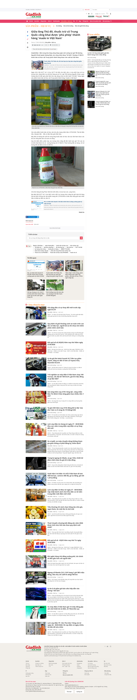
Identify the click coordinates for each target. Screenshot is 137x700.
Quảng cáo (79, 691)
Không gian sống (29, 673)
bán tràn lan (69, 247)
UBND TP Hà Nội (65, 249)
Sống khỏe (43, 21)
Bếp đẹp (106, 666)
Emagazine (79, 663)
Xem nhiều (94, 34)
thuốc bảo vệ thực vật (62, 245)
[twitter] (38, 217)
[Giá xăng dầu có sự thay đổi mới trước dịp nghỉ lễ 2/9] (36, 313)
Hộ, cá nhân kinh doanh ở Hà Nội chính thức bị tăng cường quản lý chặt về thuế (35, 274)
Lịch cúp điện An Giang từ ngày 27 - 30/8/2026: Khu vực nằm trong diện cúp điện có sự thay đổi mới (65, 426)
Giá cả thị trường (68, 26)
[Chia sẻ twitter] (27, 35)
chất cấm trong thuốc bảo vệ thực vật (60, 250)
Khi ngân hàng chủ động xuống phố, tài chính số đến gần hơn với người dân (65, 557)
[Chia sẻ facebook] (27, 32)
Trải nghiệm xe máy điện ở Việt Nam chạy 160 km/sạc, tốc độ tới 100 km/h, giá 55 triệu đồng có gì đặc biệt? (65, 377)
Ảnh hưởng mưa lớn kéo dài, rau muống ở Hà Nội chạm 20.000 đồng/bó (55, 293)
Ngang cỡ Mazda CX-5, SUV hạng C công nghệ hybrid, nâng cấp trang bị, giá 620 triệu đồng (102, 94)
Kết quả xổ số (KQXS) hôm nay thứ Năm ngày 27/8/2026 (65, 343)
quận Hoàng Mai (49, 245)
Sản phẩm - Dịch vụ (66, 21)
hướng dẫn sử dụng (53, 249)
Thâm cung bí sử (39, 666)
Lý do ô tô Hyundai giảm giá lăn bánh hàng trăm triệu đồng (98, 54)
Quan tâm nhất (29, 224)
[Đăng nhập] (110, 13)
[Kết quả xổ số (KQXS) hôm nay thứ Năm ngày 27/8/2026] (36, 347)
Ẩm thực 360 (107, 663)
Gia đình (36, 21)
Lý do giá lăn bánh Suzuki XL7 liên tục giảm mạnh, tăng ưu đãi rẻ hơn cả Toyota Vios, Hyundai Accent (64, 360)
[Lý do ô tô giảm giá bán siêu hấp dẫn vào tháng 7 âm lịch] (36, 594)
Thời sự (27, 663)
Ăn (74, 21)
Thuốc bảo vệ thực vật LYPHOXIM (59, 252)
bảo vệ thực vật (74, 245)
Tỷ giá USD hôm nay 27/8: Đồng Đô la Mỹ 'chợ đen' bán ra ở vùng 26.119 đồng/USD (65, 409)
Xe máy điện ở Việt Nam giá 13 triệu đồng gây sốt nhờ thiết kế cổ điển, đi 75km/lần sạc (65, 608)
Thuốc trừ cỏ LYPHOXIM (41, 252)
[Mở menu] (111, 21)
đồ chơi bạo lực (60, 247)
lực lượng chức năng (40, 249)
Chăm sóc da (48, 674)
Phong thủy (28, 674)
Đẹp (80, 21)
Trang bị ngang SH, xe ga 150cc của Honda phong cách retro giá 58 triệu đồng (103, 83)
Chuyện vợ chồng (39, 663)
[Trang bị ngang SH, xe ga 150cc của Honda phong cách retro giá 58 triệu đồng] (91, 84)
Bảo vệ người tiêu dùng (82, 26)
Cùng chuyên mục (36, 304)
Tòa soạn (69, 691)
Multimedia (56, 21)
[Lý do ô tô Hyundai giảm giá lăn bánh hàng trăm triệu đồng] (99, 43)
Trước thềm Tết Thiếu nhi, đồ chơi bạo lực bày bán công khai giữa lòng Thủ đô (54, 274)
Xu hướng (59, 26)
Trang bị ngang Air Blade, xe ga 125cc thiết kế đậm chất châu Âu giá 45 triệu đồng (65, 459)
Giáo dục (28, 666)
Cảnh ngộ (86, 673)
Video (78, 665)
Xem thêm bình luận (55, 228)
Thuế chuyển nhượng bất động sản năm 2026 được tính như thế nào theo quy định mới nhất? (65, 525)
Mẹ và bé (51, 665)
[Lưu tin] (27, 43)
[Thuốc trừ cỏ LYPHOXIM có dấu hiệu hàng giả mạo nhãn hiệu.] (57, 166)
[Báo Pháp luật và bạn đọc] (99, 17)
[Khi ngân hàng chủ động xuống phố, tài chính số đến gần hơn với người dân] (36, 561)
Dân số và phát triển (95, 21)
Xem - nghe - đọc (66, 666)
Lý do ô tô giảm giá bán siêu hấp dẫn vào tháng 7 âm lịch (63, 590)
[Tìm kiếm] (109, 10)
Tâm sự (64, 673)
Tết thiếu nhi (37, 247)
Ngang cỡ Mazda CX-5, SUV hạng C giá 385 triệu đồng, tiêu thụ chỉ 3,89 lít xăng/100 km (65, 573)
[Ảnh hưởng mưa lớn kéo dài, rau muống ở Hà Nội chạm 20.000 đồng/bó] (55, 285)
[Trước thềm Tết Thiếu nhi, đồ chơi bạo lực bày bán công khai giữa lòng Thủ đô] (55, 265)
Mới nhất (87, 9)
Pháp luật (28, 668)
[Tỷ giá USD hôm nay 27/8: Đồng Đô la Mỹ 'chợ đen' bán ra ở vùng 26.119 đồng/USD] (36, 413)
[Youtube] (89, 13)
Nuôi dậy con (38, 665)
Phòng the (85, 21)
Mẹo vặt (27, 676)
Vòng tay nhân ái (88, 671)
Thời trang (47, 673)
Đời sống (28, 665)
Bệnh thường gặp (53, 663)
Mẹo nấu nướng (107, 665)
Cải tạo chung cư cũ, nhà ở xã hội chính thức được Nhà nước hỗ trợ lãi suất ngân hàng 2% (35, 294)
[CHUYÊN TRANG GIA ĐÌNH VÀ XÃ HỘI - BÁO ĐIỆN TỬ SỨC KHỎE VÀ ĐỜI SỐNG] (33, 15)
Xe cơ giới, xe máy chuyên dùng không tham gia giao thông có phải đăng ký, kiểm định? (64, 442)
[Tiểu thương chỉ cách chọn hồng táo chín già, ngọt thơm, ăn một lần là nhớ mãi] (36, 512)
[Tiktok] (92, 13)
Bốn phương (106, 21)
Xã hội (31, 21)
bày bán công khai (48, 247)
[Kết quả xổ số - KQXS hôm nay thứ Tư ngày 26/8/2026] (36, 545)
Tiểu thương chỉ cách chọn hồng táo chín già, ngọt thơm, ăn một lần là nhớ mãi (65, 508)
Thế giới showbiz (66, 665)
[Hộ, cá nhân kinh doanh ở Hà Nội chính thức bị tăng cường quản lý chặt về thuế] (36, 265)
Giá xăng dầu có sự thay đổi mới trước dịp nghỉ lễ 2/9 (64, 309)
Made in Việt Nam (38, 245)
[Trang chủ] (27, 21)
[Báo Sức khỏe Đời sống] (91, 16)
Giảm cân (47, 676)
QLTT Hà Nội (78, 247)
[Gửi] (81, 238)
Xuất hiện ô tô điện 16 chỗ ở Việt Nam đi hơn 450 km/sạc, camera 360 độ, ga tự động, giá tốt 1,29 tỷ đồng (65, 476)
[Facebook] (86, 13)
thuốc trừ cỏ (73, 252)
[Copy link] (27, 39)
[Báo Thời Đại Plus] (106, 16)
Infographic (79, 668)
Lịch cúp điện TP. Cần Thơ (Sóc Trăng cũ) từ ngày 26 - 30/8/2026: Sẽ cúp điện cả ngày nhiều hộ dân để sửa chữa (65, 625)
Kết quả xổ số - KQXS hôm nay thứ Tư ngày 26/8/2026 (64, 541)
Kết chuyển (87, 674)
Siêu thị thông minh (92, 668)
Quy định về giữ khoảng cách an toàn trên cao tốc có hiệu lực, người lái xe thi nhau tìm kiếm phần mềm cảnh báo (65, 326)
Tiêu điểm (106, 673)
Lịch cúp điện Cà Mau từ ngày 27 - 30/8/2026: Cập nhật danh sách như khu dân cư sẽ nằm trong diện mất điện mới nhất (64, 492)
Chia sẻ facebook (32, 216)
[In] (27, 47)
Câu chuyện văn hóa (67, 663)
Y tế (50, 666)
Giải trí (50, 21)
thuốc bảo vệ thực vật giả (41, 250)
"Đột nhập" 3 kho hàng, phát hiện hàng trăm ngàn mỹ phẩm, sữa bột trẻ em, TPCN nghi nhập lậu (74, 275)
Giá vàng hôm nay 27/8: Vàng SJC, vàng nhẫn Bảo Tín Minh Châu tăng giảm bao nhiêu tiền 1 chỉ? (65, 394)
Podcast (79, 666)
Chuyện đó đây (107, 674)
